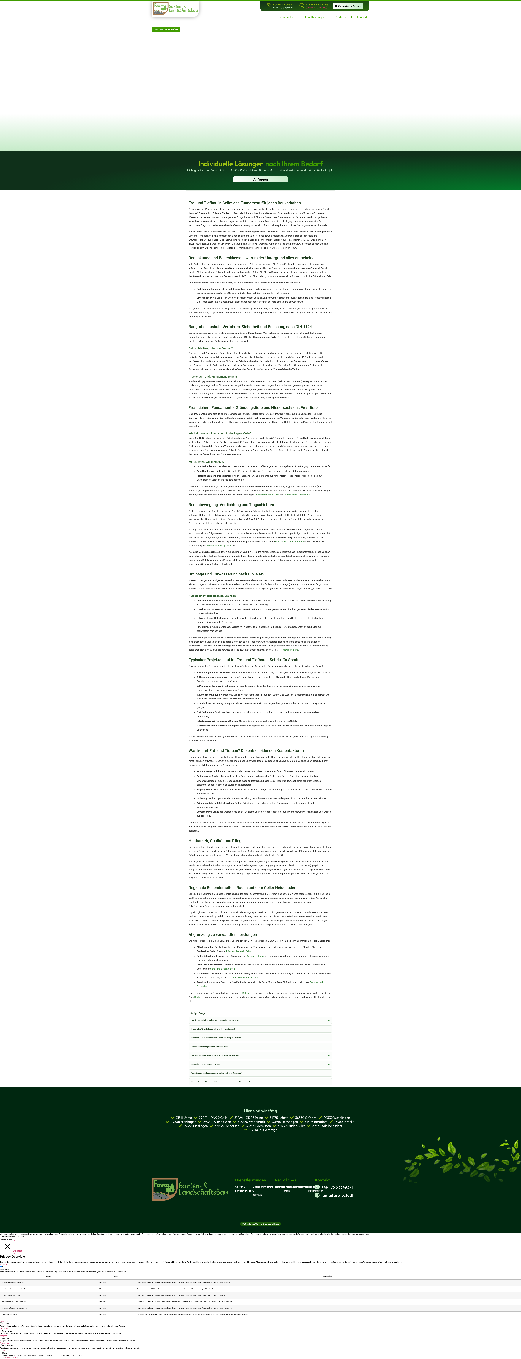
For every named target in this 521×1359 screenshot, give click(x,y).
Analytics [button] (3, 1336)
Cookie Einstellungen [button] (8, 1237)
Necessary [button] (4, 1264)
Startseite (286, 17)
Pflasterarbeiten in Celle (267, 494)
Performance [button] (4, 1328)
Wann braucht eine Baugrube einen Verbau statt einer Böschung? (216, 1073)
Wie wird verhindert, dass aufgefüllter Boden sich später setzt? (215, 1055)
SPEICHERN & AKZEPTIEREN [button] (10, 1358)
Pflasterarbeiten (272, 1186)
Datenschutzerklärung (287, 1186)
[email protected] (317, 7)
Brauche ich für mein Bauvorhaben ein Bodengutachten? (213, 1029)
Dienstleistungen (314, 17)
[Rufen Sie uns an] (269, 5)
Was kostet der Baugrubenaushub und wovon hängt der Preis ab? (216, 1038)
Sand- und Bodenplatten (219, 545)
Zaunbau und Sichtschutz (297, 494)
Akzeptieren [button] (21, 1237)
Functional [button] (4, 1321)
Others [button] (2, 1350)
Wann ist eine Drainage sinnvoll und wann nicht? (209, 1047)
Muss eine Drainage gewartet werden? (206, 1064)
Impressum (306, 1186)
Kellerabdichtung (289, 649)
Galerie (341, 17)
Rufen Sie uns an (283, 4)
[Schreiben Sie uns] (301, 5)
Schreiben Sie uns (317, 4)
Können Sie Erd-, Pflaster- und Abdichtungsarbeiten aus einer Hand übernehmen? (222, 1082)
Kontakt (362, 17)
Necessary (6, 1267)
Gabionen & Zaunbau (258, 1190)
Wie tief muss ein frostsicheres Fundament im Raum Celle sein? (216, 1020)
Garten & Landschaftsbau (243, 1188)
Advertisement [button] (5, 1343)
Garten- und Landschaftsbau (289, 541)
